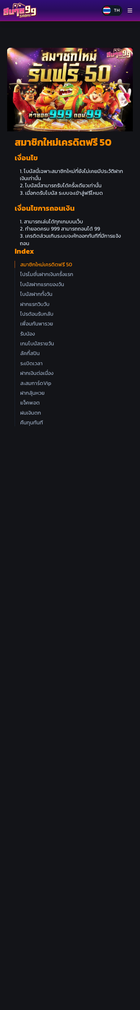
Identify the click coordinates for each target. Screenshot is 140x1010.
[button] (112, 10)
